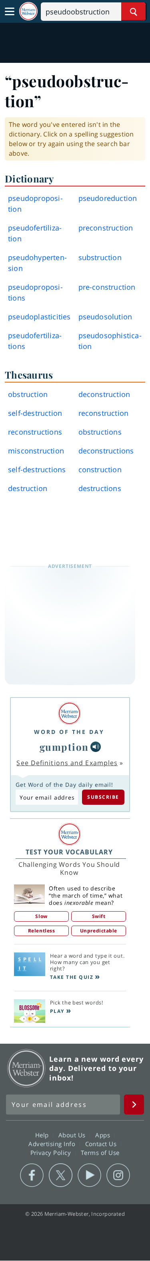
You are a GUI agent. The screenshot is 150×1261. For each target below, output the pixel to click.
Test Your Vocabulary (69, 852)
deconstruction (104, 394)
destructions (99, 488)
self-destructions (37, 469)
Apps (103, 1135)
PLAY (57, 1011)
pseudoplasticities (39, 316)
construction (100, 469)
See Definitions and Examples (67, 762)
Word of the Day (69, 732)
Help (43, 1135)
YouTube (89, 1175)
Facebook (32, 1175)
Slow (41, 916)
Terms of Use (100, 1153)
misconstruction (36, 450)
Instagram (118, 1175)
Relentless (41, 930)
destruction (27, 488)
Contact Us (102, 1144)
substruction (100, 257)
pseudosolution (105, 316)
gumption (64, 746)
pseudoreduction (107, 198)
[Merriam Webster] (69, 713)
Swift (99, 916)
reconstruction (103, 413)
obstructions (100, 432)
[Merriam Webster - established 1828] (28, 11)
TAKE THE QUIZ (72, 977)
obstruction (28, 394)
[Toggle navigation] (9, 12)
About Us (73, 1135)
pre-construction (107, 287)
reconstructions (35, 432)
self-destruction (35, 413)
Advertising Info (52, 1144)
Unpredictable (98, 930)
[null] (95, 747)
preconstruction (105, 228)
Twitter (60, 1175)
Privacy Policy (51, 1153)
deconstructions (106, 450)
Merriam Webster (26, 1068)
